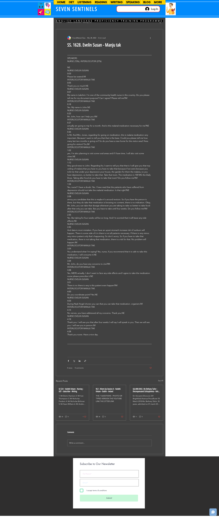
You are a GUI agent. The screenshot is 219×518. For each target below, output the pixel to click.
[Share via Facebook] (68, 361)
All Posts (59, 22)
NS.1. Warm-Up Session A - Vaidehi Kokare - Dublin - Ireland (108, 390)
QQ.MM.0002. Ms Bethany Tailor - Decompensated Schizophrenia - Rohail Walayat (146, 390)
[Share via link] (85, 361)
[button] (160, 22)
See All (160, 381)
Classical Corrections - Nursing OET (79, 22)
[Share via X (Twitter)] (74, 361)
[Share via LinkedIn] (79, 361)
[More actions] (150, 38)
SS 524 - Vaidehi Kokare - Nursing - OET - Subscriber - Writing (71, 390)
